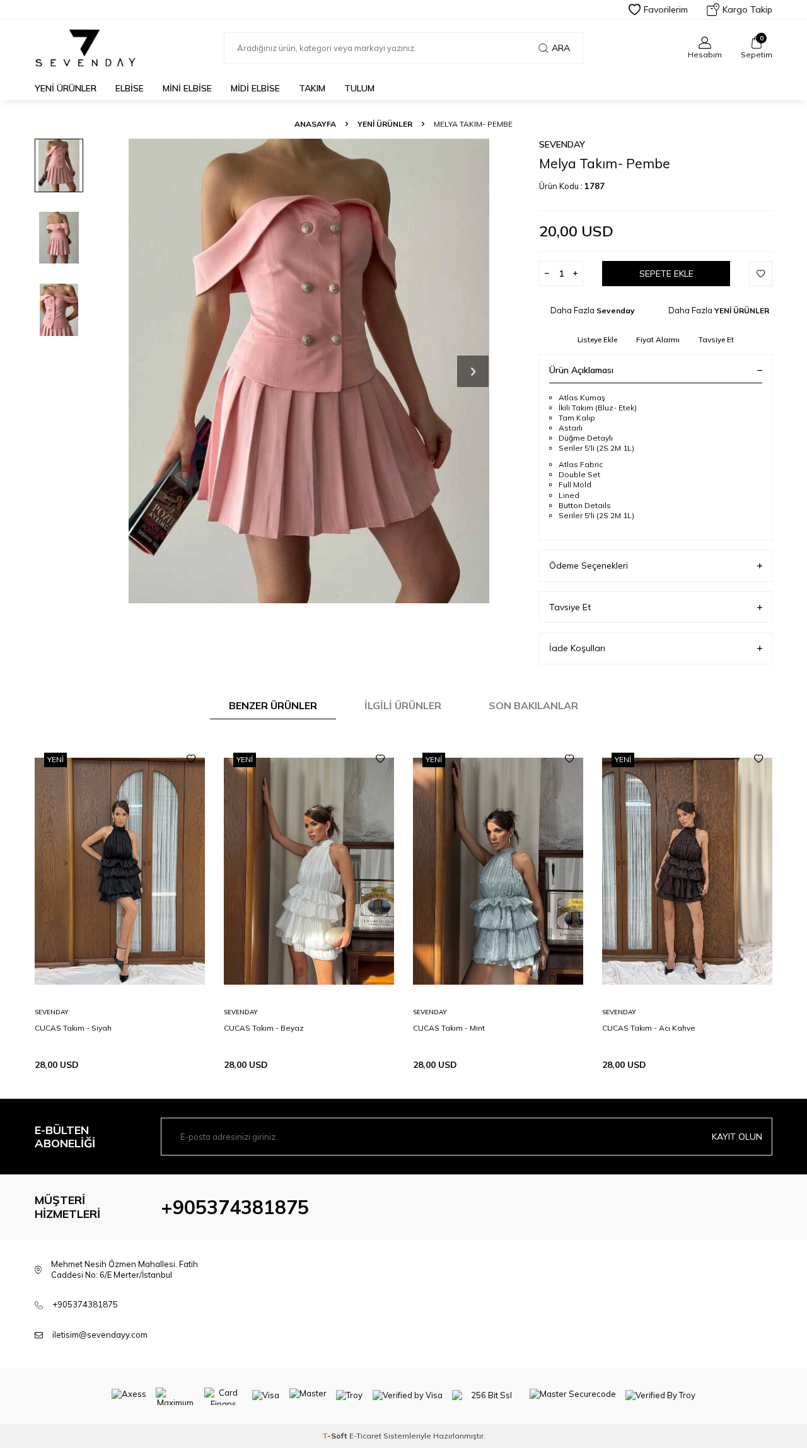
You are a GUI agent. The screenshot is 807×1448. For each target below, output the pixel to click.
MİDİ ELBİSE (255, 88)
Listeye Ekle (597, 339)
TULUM (359, 88)
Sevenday (562, 144)
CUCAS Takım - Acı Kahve (648, 1028)
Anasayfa (315, 124)
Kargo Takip (747, 9)
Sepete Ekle (666, 273)
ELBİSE (129, 88)
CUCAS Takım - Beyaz (264, 1028)
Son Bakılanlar (533, 705)
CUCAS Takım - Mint (449, 1028)
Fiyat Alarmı (658, 339)
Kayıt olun (737, 1136)
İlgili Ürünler (402, 705)
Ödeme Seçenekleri (588, 565)
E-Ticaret (365, 1435)
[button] (473, 371)
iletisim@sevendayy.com (100, 1334)
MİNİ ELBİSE (187, 88)
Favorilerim (666, 9)
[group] (309, 371)
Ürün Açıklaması (581, 370)
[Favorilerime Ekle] (191, 759)
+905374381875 (235, 1207)
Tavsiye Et (716, 339)
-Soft (335, 1435)
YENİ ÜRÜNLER (65, 88)
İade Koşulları (577, 648)
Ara (561, 48)
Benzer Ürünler (273, 705)
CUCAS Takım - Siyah (73, 1028)
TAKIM (312, 88)
